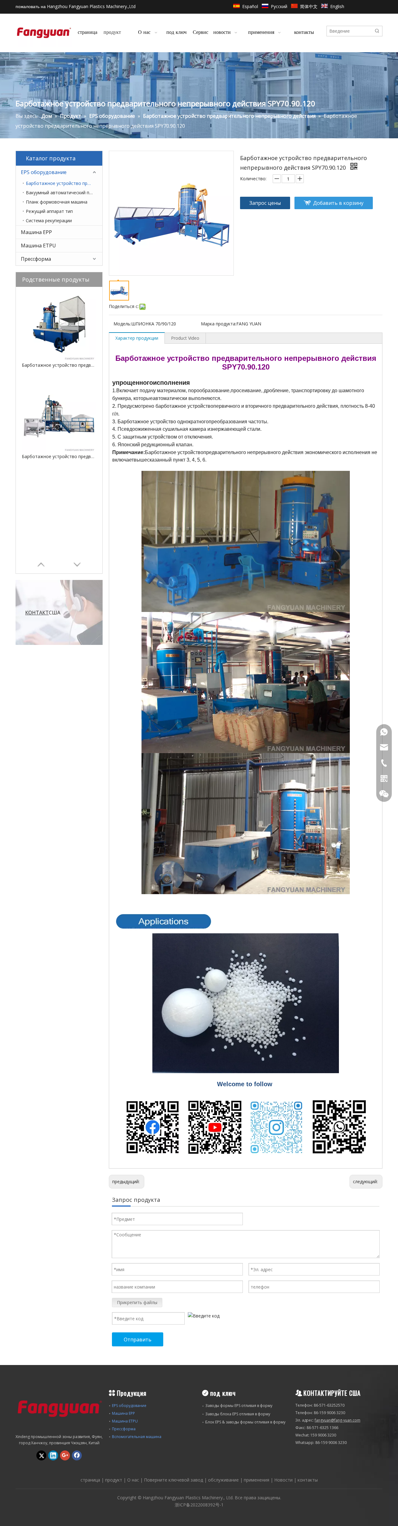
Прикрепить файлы (137, 1302)
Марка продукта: (218, 324)
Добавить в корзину (338, 203)
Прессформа (36, 258)
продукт (113, 1480)
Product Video (185, 338)
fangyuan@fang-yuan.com (337, 1420)
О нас (133, 1480)
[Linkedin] (53, 1455)
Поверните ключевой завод (173, 1480)
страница (90, 1480)
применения (256, 1480)
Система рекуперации (49, 220)
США (42, 612)
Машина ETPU (38, 245)
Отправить (137, 1339)
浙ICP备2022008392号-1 (199, 1505)
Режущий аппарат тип (49, 211)
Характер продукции (136, 338)
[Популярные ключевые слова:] (377, 31)
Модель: (122, 324)
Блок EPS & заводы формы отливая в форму (245, 1422)
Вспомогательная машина (136, 1436)
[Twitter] (41, 1455)
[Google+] (65, 1455)
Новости (283, 1480)
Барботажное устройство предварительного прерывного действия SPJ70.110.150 (59, 365)
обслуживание (223, 1480)
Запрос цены (265, 203)
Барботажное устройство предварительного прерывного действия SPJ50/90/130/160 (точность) (59, 456)
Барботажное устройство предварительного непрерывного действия (64, 183)
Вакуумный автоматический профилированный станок (64, 192)
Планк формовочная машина (56, 202)
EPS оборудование (44, 172)
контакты (308, 1480)
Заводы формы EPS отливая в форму (238, 1405)
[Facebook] (77, 1455)
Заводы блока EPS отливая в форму (237, 1414)
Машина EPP (36, 232)
